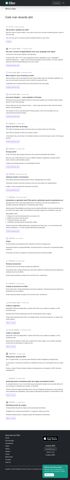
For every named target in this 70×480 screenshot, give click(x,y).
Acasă (7, 438)
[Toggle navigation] (63, 3)
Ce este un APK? (50, 455)
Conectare (56, 3)
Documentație (9, 441)
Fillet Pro (8, 462)
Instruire (7, 451)
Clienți (7, 454)
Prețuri (7, 446)
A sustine (8, 460)
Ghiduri (7, 449)
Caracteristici (9, 443)
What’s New (9, 457)
